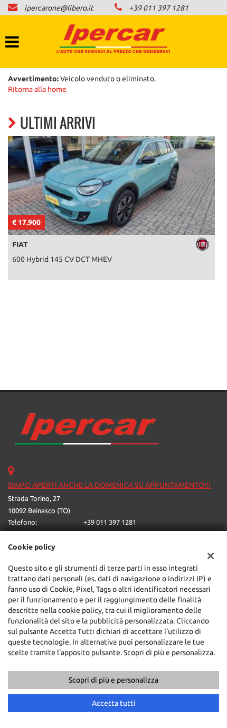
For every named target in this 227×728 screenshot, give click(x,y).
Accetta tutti (114, 703)
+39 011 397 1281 (158, 8)
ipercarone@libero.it (58, 8)
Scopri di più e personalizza (113, 680)
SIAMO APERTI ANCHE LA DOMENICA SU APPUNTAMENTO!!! (109, 485)
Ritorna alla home (37, 89)
